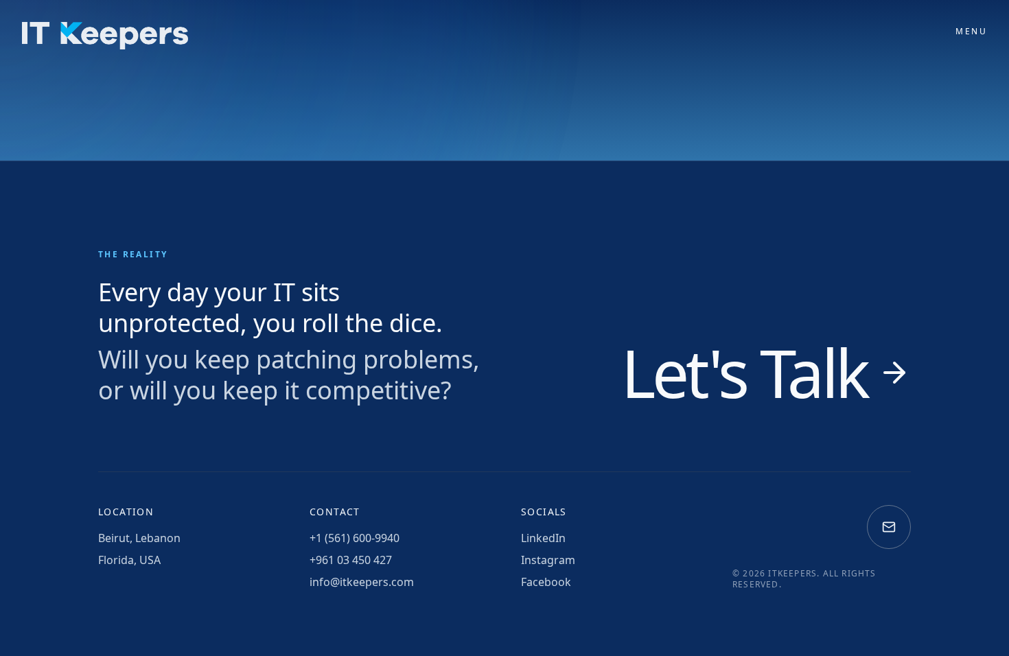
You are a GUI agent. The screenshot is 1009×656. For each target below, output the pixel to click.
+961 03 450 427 (351, 559)
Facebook (546, 581)
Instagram (548, 559)
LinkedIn (543, 538)
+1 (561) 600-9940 (354, 538)
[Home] (105, 35)
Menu (971, 31)
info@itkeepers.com (362, 581)
